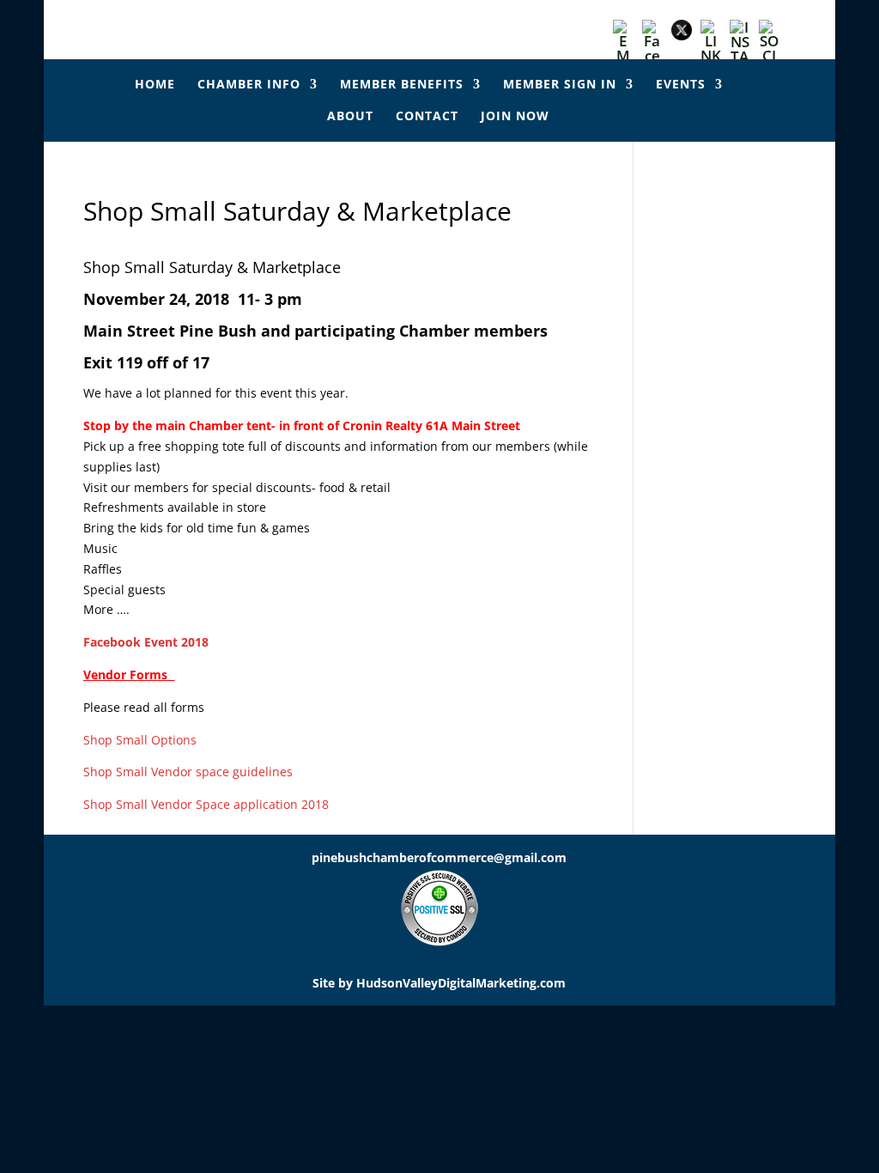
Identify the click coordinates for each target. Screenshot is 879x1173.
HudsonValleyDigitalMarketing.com (461, 983)
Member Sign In (559, 85)
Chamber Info (248, 85)
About (350, 117)
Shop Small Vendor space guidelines (188, 771)
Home (155, 85)
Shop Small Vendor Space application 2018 (207, 804)
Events (681, 85)
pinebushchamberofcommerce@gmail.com (439, 857)
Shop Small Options (141, 740)
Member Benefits (402, 85)
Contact (427, 117)
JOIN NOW (515, 117)
